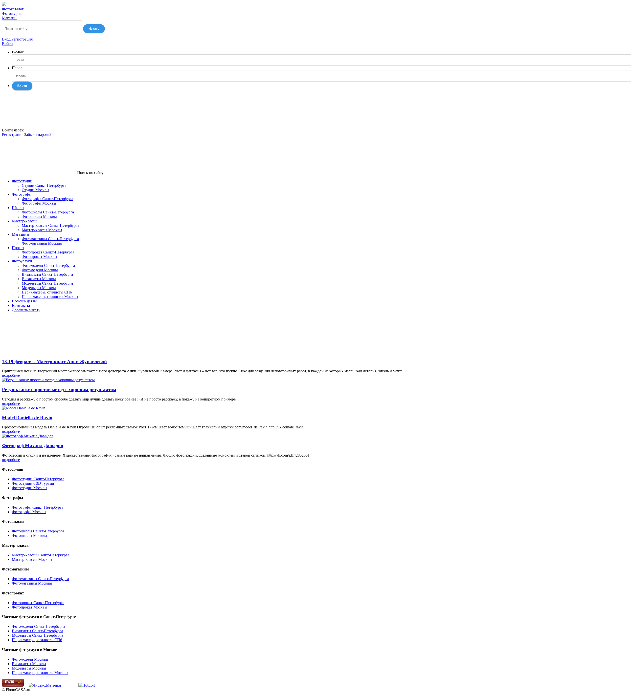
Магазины (20, 234)
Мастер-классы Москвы (42, 230)
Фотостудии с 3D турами (33, 483)
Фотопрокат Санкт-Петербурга (48, 252)
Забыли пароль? (37, 134)
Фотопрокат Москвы (39, 256)
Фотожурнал (12, 13)
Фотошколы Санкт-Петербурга (48, 212)
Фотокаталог (13, 9)
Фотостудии (22, 181)
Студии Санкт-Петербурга (44, 185)
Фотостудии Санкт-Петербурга (38, 479)
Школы (18, 208)
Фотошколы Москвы (39, 216)
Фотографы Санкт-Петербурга (47, 199)
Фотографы (21, 194)
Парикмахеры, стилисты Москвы (50, 296)
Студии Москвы (35, 190)
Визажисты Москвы (39, 279)
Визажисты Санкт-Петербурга (47, 274)
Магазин (9, 18)
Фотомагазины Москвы (42, 243)
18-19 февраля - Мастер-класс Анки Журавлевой (54, 361)
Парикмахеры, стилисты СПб (47, 292)
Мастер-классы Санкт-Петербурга (50, 225)
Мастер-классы (24, 221)
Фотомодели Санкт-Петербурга (48, 265)
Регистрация (12, 134)
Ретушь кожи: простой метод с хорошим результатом (59, 389)
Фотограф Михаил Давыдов (32, 445)
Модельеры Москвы (39, 288)
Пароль (18, 68)
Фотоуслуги (22, 261)
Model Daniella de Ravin (27, 417)
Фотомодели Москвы (40, 270)
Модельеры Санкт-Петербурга (47, 283)
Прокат (18, 248)
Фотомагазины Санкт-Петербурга (50, 239)
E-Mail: (18, 52)
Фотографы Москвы (39, 203)
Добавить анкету (26, 310)
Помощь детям (24, 301)
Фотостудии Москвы (29, 488)
